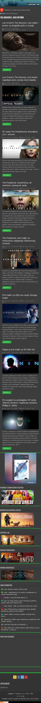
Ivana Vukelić (6, 28)
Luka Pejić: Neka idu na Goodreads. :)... (16, 624)
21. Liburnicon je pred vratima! (13, 10)
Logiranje (10, 693)
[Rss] (15, 677)
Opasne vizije (7, 29)
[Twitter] (22, 677)
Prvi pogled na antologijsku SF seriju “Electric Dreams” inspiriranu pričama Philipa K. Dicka (19, 403)
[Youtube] (26, 677)
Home (3, 13)
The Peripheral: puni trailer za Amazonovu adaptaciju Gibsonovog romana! (18, 241)
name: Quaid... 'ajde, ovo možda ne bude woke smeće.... (21, 606)
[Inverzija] (20, 3)
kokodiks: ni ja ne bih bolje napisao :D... (16, 597)
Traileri (13, 29)
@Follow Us (5, 684)
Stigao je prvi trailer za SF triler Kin (18, 349)
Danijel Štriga (6, 188)
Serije (22, 137)
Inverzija (4, 698)
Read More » (7, 69)
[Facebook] (18, 677)
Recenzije (23, 188)
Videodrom (18, 29)
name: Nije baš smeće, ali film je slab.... (16, 589)
